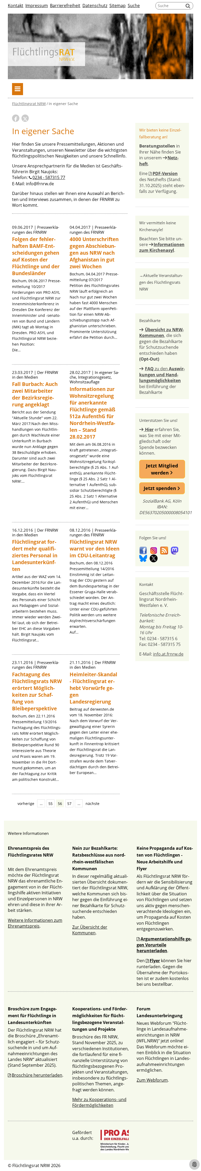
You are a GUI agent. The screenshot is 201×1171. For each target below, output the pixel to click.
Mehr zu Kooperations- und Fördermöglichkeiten (99, 1102)
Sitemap (117, 5)
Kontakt (15, 5)
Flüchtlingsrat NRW (29, 103)
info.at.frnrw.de (168, 654)
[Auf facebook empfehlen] (15, 118)
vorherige (26, 803)
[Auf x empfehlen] (25, 118)
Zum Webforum (152, 1080)
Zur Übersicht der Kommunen (89, 930)
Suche (134, 5)
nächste (92, 803)
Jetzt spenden (160, 488)
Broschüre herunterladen (37, 1075)
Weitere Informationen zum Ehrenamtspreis (35, 923)
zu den (162, 374)
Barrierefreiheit (65, 5)
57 (69, 803)
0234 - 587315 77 (48, 177)
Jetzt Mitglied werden (162, 469)
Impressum (36, 5)
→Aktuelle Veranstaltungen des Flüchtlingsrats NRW (161, 282)
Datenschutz (94, 5)
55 (50, 803)
